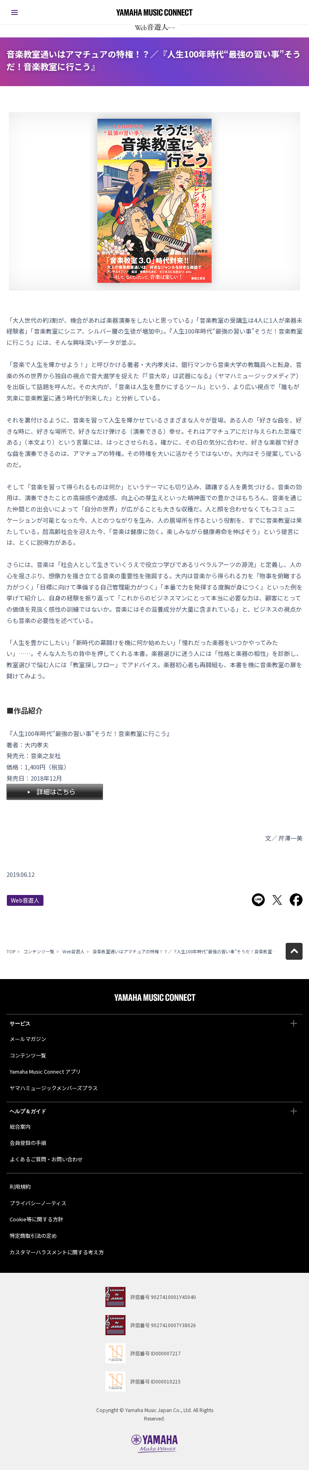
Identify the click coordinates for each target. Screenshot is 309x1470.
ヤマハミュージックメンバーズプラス (54, 1088)
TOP (10, 951)
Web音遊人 (25, 900)
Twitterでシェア (277, 899)
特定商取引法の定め (33, 1235)
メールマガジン (28, 1039)
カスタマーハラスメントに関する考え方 (57, 1252)
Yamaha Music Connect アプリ (45, 1071)
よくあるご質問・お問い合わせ (46, 1159)
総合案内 (20, 1126)
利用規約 (20, 1186)
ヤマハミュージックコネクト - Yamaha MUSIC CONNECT (154, 12)
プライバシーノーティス (38, 1203)
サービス (20, 1024)
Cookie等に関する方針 (36, 1219)
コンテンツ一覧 (38, 951)
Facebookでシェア (296, 899)
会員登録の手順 (28, 1142)
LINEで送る (258, 899)
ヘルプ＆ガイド (28, 1111)
